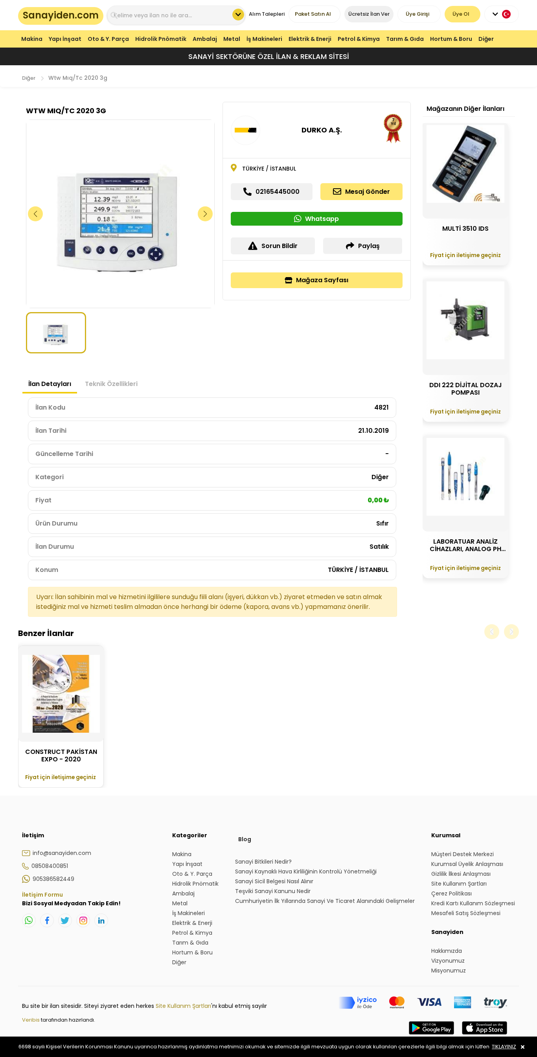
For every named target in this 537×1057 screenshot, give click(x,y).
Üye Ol (460, 14)
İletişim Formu (42, 895)
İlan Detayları (49, 383)
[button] (205, 213)
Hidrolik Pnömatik (160, 39)
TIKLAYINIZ (504, 1046)
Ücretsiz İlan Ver (369, 14)
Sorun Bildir (279, 245)
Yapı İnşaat (65, 39)
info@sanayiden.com (62, 853)
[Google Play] (431, 1036)
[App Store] (484, 1036)
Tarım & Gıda (405, 39)
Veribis (31, 1020)
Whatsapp (322, 218)
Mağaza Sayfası (322, 280)
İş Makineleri (264, 39)
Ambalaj (205, 39)
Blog (244, 839)
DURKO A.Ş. (322, 130)
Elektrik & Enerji (310, 39)
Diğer (486, 39)
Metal (231, 39)
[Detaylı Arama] (238, 14)
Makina (31, 39)
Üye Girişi (417, 14)
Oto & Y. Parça (108, 39)
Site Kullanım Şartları (183, 1006)
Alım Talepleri (267, 14)
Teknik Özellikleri (111, 383)
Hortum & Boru (451, 39)
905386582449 (53, 879)
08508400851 (49, 866)
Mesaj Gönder (367, 191)
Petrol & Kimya (359, 39)
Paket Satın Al (313, 14)
